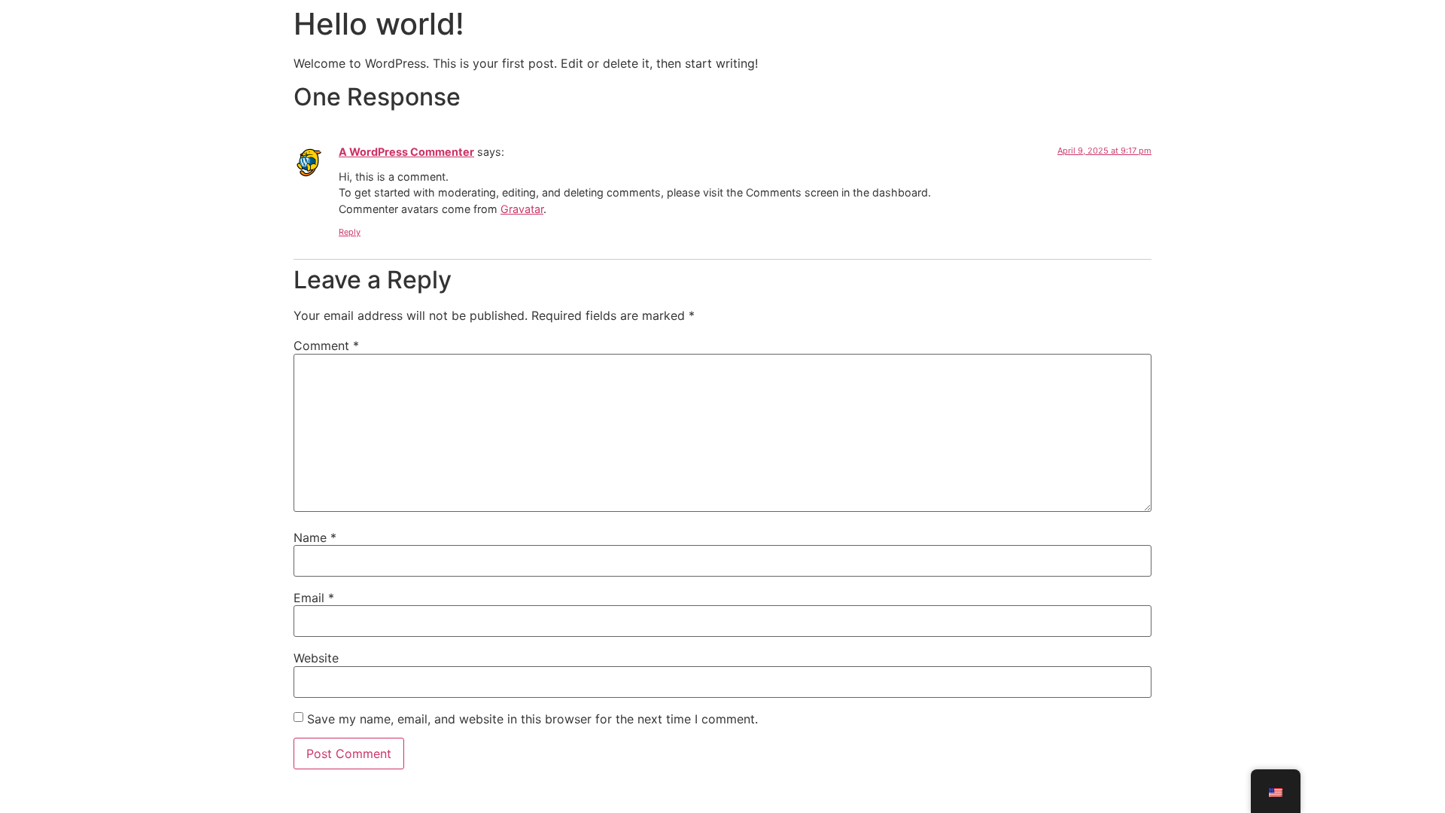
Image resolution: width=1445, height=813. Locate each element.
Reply (349, 232)
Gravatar (521, 208)
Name (315, 537)
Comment (326, 346)
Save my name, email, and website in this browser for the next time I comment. (532, 719)
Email (314, 598)
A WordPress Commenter (406, 151)
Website (316, 658)
